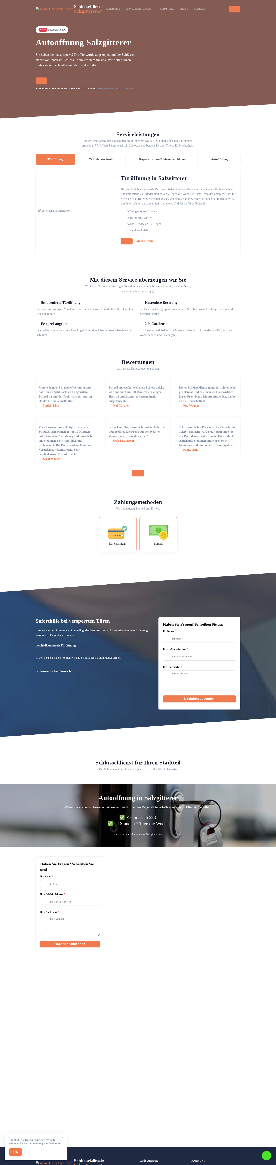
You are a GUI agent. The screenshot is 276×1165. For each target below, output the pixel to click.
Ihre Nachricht (171, 667)
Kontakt (199, 9)
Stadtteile (167, 9)
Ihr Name (168, 631)
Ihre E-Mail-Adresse (174, 649)
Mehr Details (144, 241)
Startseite (113, 9)
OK (15, 1152)
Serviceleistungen (138, 9)
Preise (184, 9)
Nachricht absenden (199, 698)
